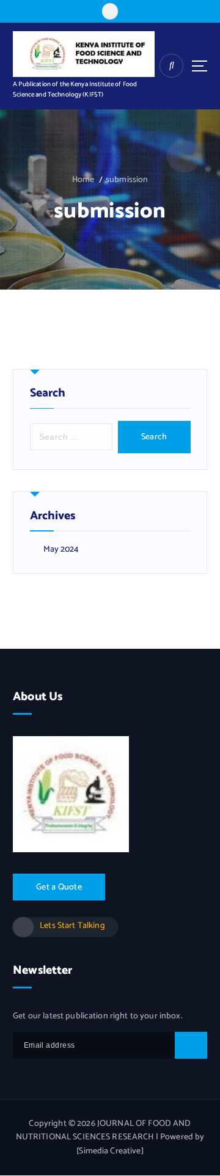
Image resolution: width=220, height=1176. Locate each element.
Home (83, 180)
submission (127, 180)
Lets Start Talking (72, 926)
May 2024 (61, 550)
